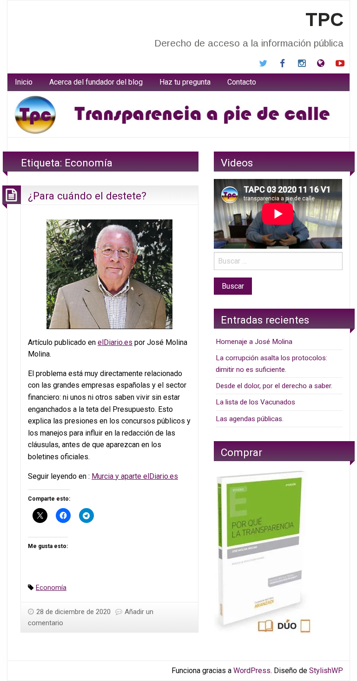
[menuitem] (23, 82)
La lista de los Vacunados (255, 402)
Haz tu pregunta (185, 82)
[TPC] (178, 113)
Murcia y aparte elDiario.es (135, 476)
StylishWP (326, 670)
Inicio (24, 82)
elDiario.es (115, 342)
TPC (324, 19)
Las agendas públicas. (250, 419)
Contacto (241, 82)
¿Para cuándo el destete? (87, 196)
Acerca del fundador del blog (96, 82)
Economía (51, 588)
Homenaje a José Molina (254, 341)
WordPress (252, 670)
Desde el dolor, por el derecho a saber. (274, 386)
